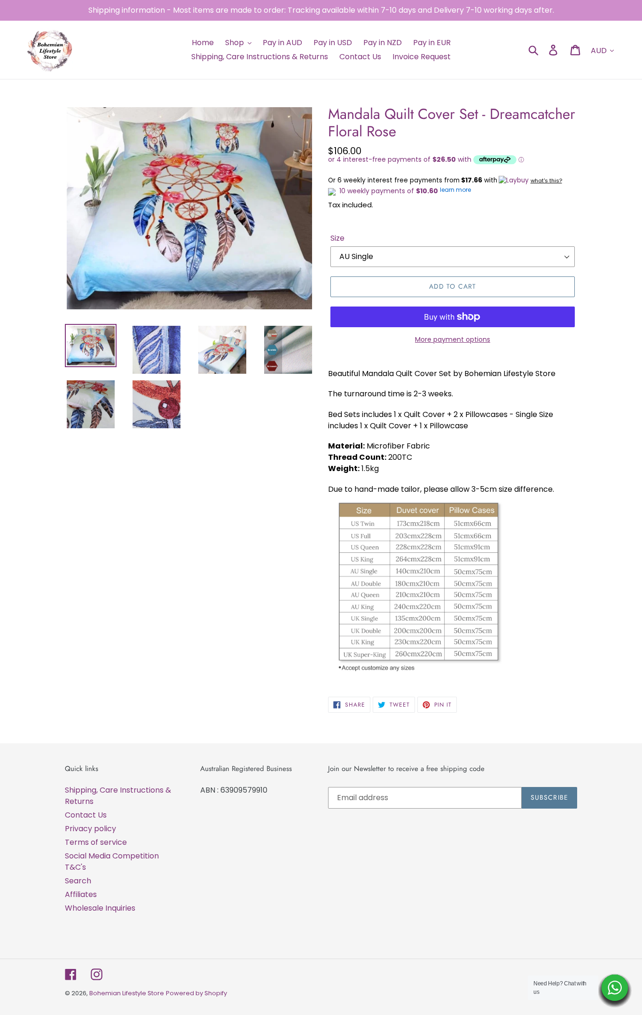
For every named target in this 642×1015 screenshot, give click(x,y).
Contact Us (86, 815)
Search (78, 880)
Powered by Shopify (196, 993)
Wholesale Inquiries (100, 908)
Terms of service (96, 842)
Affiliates (81, 894)
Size (337, 238)
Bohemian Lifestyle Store (126, 993)
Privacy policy (90, 828)
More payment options (452, 339)
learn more (455, 190)
